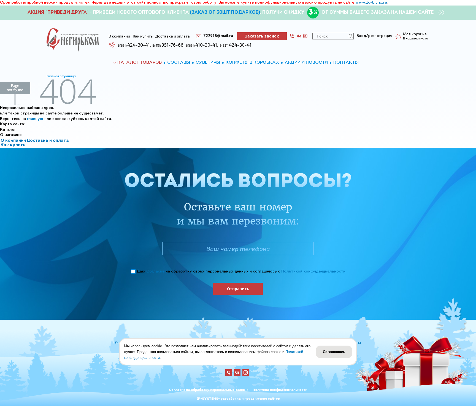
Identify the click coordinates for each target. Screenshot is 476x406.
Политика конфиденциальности (280, 390)
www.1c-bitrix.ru (371, 3)
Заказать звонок (262, 36)
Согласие (155, 271)
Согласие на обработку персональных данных (208, 390)
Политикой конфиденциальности (313, 271)
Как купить (13, 145)
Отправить (238, 288)
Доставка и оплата (47, 140)
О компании (13, 140)
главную (35, 119)
